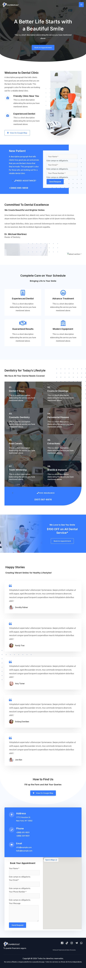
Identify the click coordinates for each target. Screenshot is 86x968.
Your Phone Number (17, 892)
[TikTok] (67, 943)
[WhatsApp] (81, 943)
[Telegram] (76, 943)
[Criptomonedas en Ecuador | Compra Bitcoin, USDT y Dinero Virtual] (10, 4)
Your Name (14, 868)
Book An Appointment (43, 48)
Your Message (14, 903)
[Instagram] (71, 943)
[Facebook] (62, 943)
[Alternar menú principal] (81, 4)
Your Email (14, 880)
